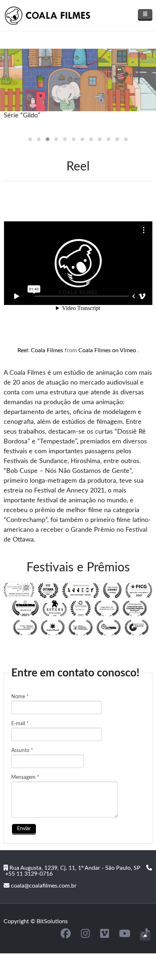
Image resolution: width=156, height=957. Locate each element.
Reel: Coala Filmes (41, 350)
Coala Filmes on (99, 350)
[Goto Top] (145, 936)
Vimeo (128, 350)
